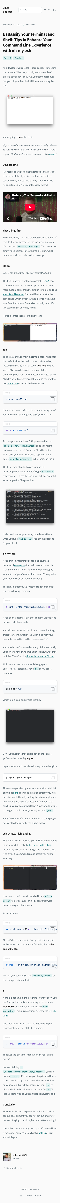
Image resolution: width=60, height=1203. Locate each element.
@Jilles (42, 1133)
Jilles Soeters (7, 10)
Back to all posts (14, 1168)
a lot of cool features (13, 294)
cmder (52, 154)
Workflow (18, 58)
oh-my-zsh (19, 565)
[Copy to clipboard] (53, 399)
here (15, 793)
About (47, 9)
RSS (20, 1195)
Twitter (28, 1195)
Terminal (7, 58)
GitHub (38, 1195)
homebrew (12, 383)
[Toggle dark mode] (54, 9)
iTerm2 (45, 281)
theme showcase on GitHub (40, 656)
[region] (30, 607)
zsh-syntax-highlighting (39, 845)
